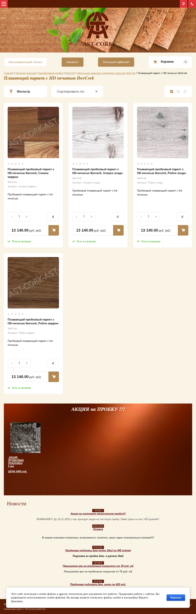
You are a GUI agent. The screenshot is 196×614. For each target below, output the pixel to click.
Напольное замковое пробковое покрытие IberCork (106, 73)
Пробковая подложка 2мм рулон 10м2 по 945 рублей (98, 550)
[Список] (178, 91)
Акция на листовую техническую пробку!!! (98, 513)
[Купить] (53, 230)
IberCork (70, 73)
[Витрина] (171, 91)
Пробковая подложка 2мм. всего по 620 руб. (98, 584)
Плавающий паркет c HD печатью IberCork (25, 609)
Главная (8, 73)
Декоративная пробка (50, 73)
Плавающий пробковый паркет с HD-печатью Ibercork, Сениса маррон (31, 173)
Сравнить (53, 216)
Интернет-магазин (26, 73)
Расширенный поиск (25, 62)
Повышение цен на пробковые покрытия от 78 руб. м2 (98, 566)
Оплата (98, 529)
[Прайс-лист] (185, 91)
